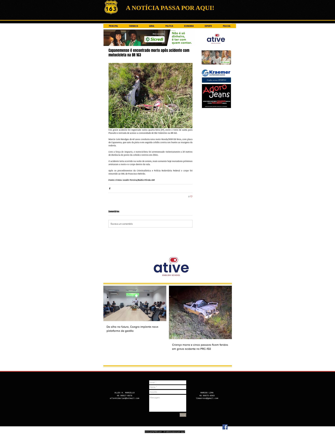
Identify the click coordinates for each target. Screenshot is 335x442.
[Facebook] (225, 426)
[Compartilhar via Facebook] (109, 188)
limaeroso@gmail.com (207, 398)
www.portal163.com (153, 432)
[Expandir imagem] (150, 95)
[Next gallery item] (189, 95)
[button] (216, 80)
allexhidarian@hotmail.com (124, 398)
